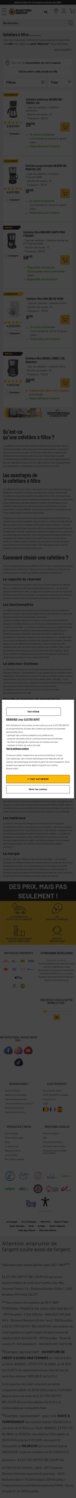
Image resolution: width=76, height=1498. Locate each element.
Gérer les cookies (38, 789)
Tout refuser (33, 711)
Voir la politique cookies (17, 748)
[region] (38, 749)
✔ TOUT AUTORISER (38, 779)
